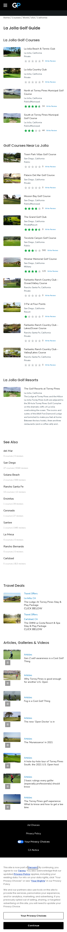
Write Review (50, 61)
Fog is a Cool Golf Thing (37, 701)
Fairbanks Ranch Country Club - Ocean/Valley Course (41, 281)
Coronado (9, 510)
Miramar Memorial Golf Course (40, 259)
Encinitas (8, 499)
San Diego (9, 463)
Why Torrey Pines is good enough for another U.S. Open (42, 680)
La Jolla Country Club (35, 69)
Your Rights (38, 880)
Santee (7, 522)
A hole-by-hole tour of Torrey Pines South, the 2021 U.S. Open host (43, 763)
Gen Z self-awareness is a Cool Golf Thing (44, 660)
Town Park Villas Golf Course (40, 154)
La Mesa (8, 534)
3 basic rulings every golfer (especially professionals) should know (42, 783)
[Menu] (5, 5)
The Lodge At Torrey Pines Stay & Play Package (42, 603)
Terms (22, 870)
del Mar (8, 451)
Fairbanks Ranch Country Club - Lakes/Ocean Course (41, 326)
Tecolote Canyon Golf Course (40, 238)
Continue (33, 925)
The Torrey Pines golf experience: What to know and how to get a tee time (43, 804)
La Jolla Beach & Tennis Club (39, 48)
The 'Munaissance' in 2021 (38, 742)
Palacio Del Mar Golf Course (39, 175)
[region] (33, 895)
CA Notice (33, 850)
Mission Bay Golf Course (37, 196)
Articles (28, 654)
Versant (33, 867)
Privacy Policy (33, 833)
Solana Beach (11, 475)
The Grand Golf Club (35, 217)
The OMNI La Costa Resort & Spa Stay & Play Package (42, 624)
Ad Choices (33, 825)
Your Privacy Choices (37, 841)
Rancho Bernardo (13, 546)
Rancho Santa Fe (13, 487)
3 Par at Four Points (35, 304)
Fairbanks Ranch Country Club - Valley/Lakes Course (41, 351)
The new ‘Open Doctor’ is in (39, 721)
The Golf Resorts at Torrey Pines (42, 388)
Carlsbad (8, 558)
